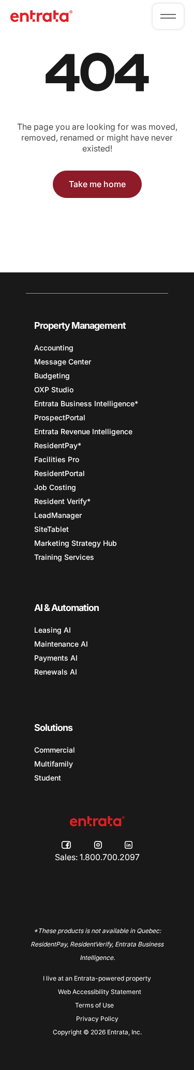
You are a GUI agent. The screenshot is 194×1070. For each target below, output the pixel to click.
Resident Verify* (62, 501)
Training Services (64, 557)
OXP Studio (53, 389)
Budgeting (52, 375)
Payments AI (56, 657)
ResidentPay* (57, 445)
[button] (168, 16)
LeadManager (58, 515)
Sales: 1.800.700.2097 (97, 857)
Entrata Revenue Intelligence (83, 431)
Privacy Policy (97, 1018)
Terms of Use (94, 1005)
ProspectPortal (59, 417)
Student (47, 777)
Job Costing (55, 487)
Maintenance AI (61, 643)
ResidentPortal (59, 473)
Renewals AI (55, 671)
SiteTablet (51, 529)
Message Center (62, 361)
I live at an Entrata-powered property (97, 978)
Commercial (54, 749)
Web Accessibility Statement (99, 992)
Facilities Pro (56, 459)
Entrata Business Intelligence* (86, 403)
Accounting (53, 347)
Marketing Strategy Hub (75, 543)
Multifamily (53, 763)
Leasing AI (52, 629)
